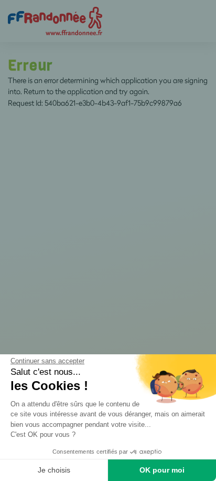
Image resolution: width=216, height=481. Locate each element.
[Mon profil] (55, 20)
